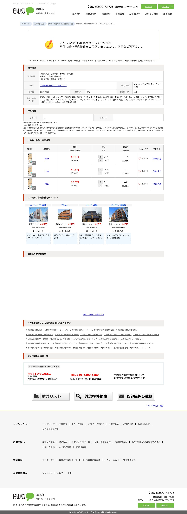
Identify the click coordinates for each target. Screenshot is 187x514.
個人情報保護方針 (50, 428)
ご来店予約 (128, 424)
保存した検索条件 (102, 442)
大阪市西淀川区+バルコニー (61, 339)
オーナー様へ (48, 460)
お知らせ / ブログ (96, 424)
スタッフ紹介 (151, 13)
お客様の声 (134, 13)
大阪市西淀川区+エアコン (109, 339)
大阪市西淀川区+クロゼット (132, 339)
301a (47, 158)
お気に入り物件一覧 (81, 442)
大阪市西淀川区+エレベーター (116, 343)
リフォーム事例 (112, 460)
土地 (69, 473)
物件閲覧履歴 (121, 442)
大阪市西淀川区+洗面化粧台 (91, 334)
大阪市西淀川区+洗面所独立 (127, 330)
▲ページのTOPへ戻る (155, 405)
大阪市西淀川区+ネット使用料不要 (39, 347)
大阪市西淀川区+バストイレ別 (56, 330)
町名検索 (63, 442)
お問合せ (148, 6)
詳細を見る (157, 158)
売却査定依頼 (129, 460)
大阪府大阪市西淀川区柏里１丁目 (53, 85)
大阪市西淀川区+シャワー (80, 330)
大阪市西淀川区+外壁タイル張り (86, 347)
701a (47, 184)
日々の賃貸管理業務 (91, 460)
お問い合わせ (144, 424)
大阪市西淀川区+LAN (63, 347)
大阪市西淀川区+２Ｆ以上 (140, 347)
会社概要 (167, 13)
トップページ (48, 424)
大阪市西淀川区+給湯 (34, 330)
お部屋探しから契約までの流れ (146, 442)
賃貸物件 (76, 13)
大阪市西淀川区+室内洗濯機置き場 (114, 347)
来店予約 (165, 6)
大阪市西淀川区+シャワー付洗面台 (39, 334)
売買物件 (106, 13)
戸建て (60, 473)
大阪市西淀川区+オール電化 (37, 339)
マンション (47, 473)
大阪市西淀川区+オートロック (90, 343)
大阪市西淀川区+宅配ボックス (142, 343)
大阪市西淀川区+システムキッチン (117, 334)
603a (47, 171)
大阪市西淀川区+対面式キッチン (146, 334)
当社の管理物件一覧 (68, 460)
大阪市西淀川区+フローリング (85, 339)
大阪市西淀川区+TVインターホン (64, 343)
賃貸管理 (119, 13)
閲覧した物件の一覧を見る (93, 314)
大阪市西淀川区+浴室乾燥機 (103, 330)
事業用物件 (91, 13)
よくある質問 (65, 446)
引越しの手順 (48, 446)
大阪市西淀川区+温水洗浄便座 (67, 334)
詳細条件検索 (48, 442)
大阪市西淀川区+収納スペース (37, 343)
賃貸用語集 (81, 446)
